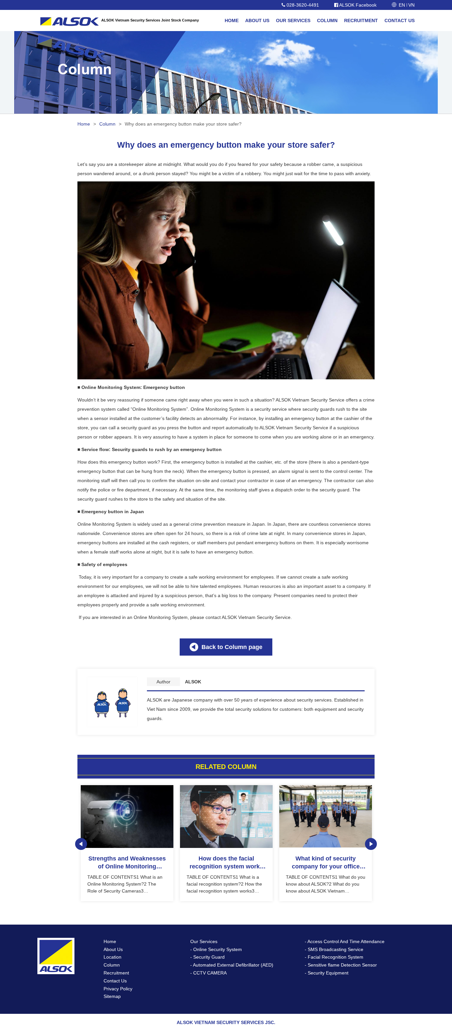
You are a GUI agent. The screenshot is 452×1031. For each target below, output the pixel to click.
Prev (81, 844)
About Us (113, 949)
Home (83, 124)
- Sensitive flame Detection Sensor (341, 965)
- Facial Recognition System (334, 957)
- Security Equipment (326, 972)
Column (107, 124)
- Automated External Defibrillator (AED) (231, 965)
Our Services (203, 941)
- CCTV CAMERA (208, 972)
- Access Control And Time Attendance (344, 941)
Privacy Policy (118, 988)
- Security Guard (207, 957)
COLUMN (327, 20)
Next (371, 844)
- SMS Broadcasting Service (334, 949)
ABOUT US (257, 20)
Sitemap (112, 996)
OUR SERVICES (293, 20)
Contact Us (115, 980)
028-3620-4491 (302, 5)
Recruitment (116, 972)
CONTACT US (399, 20)
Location (112, 957)
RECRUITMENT (361, 20)
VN (411, 5)
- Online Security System (216, 949)
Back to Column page (232, 647)
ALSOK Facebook (357, 5)
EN (402, 5)
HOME (232, 20)
